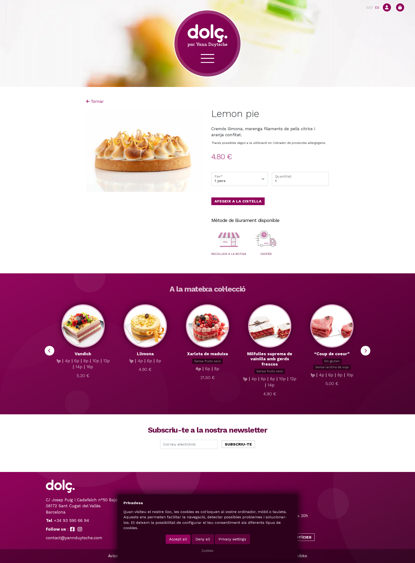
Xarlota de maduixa (207, 353)
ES (377, 7)
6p (76, 360)
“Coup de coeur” (332, 353)
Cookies (207, 550)
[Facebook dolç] (72, 529)
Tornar (97, 101)
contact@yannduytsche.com (74, 537)
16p (89, 366)
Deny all (202, 539)
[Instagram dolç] (80, 529)
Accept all (178, 539)
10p (95, 360)
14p (78, 366)
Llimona (145, 353)
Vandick (83, 353)
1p (58, 360)
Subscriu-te (238, 444)
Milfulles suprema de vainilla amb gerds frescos (269, 358)
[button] (228, 240)
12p (106, 360)
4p (67, 360)
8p (85, 360)
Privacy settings (232, 539)
